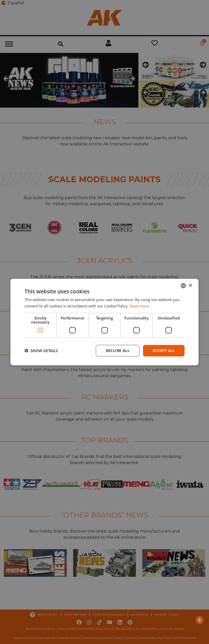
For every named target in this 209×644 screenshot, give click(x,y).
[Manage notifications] (199, 620)
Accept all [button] (164, 350)
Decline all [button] (117, 350)
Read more (139, 305)
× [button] (190, 285)
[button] (41, 350)
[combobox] (183, 285)
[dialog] (104, 322)
